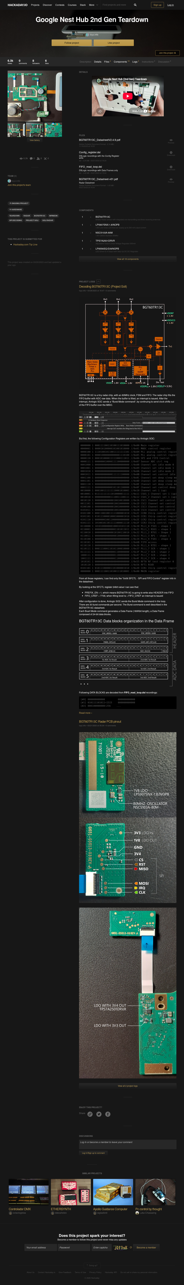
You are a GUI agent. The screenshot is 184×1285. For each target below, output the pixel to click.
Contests (59, 4)
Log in (170, 4)
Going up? (92, 1265)
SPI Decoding (15, 220)
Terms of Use (80, 1272)
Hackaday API (111, 1272)
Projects (35, 4)
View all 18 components (128, 258)
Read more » (85, 712)
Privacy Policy (95, 1272)
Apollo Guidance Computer (110, 1209)
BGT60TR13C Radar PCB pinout (100, 721)
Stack (83, 4)
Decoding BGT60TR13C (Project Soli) (103, 286)
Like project (114, 42)
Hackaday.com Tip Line (25, 244)
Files (107, 61)
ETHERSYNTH (61, 1209)
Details (97, 61)
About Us (30, 1272)
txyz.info (94, 34)
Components (122, 61)
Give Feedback (65, 1272)
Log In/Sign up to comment (93, 1153)
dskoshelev (61, 1212)
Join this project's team (19, 185)
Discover (47, 4)
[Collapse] (98, 282)
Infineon (53, 215)
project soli (32, 220)
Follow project (72, 42)
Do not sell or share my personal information (138, 1272)
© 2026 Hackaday (92, 1278)
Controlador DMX (20, 1209)
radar (27, 215)
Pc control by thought (148, 1209)
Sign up (157, 4)
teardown (14, 215)
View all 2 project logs (128, 1085)
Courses (72, 4)
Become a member (67, 1239)
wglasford (102, 1212)
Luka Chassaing (148, 1212)
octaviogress (19, 1212)
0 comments (111, 290)
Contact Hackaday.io (46, 1272)
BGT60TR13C (39, 215)
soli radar (47, 220)
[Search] (135, 5)
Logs (135, 61)
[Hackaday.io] (17, 5)
